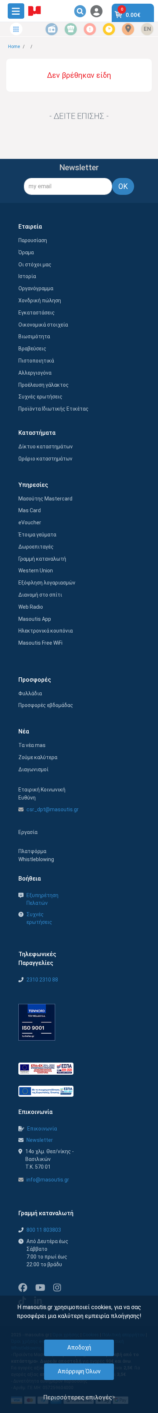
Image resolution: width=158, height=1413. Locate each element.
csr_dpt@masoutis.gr (52, 809)
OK (123, 186)
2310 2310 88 (42, 980)
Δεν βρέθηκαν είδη (79, 75)
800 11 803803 (43, 1230)
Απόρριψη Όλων (79, 1371)
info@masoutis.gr (47, 1180)
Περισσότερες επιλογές (77, 1397)
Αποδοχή (79, 1347)
